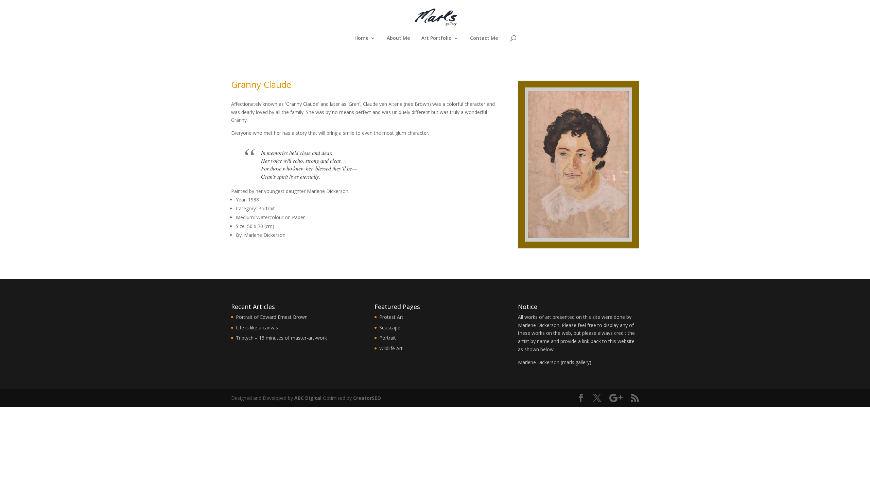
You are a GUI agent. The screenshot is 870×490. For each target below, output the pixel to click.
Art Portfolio (436, 38)
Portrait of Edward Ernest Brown (272, 317)
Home (361, 38)
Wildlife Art (391, 348)
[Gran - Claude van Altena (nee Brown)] (578, 248)
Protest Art (391, 317)
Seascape (389, 327)
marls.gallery (576, 362)
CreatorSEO (367, 398)
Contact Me (484, 38)
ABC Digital (307, 398)
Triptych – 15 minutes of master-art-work (281, 337)
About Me (398, 38)
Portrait (387, 337)
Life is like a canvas (257, 327)
